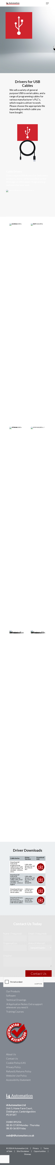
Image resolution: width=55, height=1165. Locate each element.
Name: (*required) (12, 933)
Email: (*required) (37, 933)
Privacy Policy (13, 1067)
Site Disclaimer (23, 1151)
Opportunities (40, 1151)
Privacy (36, 1148)
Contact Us (12, 1058)
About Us (11, 1054)
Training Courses (15, 1011)
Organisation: (10, 943)
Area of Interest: (36, 943)
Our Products (13, 991)
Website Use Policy (16, 1075)
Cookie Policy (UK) (16, 1062)
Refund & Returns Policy (18, 1071)
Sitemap (27, 1154)
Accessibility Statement (18, 1079)
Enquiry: (7, 955)
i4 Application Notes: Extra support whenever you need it (24, 1006)
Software (11, 995)
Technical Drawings (16, 999)
